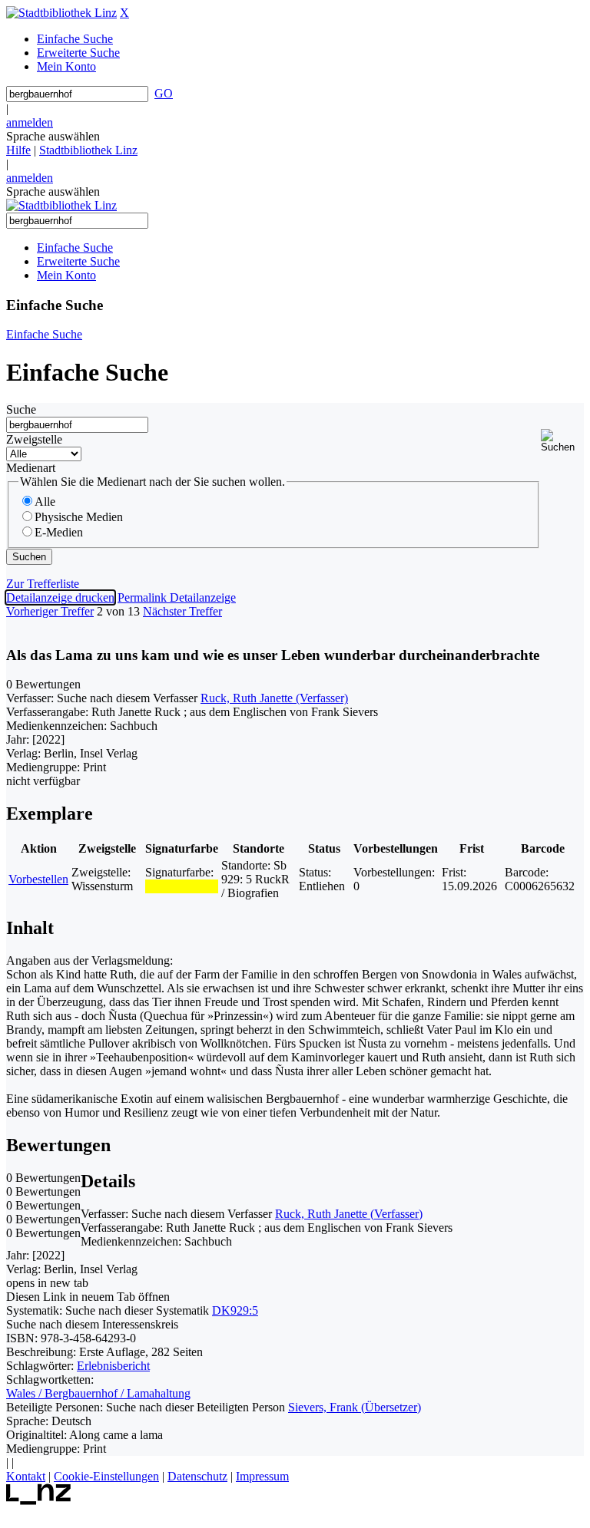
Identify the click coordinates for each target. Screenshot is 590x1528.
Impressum (262, 1476)
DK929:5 (235, 1310)
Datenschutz (197, 1476)
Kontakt (25, 1476)
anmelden (29, 122)
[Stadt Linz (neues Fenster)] (38, 1500)
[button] (562, 441)
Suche (21, 409)
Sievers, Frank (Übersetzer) (354, 1407)
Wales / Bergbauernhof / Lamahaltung (98, 1393)
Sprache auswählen (53, 136)
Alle (45, 501)
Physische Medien (79, 516)
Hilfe (18, 150)
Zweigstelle (34, 439)
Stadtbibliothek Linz (88, 150)
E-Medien (59, 532)
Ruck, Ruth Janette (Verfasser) (274, 698)
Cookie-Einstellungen (106, 1476)
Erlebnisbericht (113, 1365)
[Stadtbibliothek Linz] (61, 12)
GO (163, 93)
